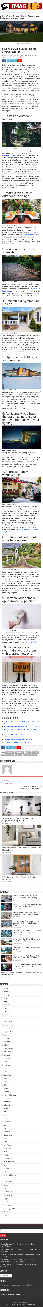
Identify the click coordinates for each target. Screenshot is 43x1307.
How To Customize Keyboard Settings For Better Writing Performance (27, 965)
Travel (6, 1202)
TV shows (7, 1205)
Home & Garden (14, 16)
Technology (8, 1192)
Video (6, 1215)
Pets (5, 1152)
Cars (5, 1008)
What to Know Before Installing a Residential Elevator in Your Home (26, 914)
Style (5, 1189)
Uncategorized (9, 1209)
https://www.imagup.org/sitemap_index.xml (17, 1285)
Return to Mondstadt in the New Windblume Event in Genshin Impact (21, 974)
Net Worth (8, 1145)
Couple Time (8, 1025)
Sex (5, 1178)
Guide (6, 1088)
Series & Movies (10, 1175)
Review (6, 1168)
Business (7, 1005)
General (6, 1082)
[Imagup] (21, 5)
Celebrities (8, 1022)
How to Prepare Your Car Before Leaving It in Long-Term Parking (25, 897)
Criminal (7, 1028)
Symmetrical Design (30, 755)
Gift (5, 1085)
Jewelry (6, 1108)
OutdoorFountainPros (10, 155)
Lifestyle (7, 1122)
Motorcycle (8, 1135)
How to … (7, 1098)
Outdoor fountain (7, 755)
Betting (6, 998)
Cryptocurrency (10, 1032)
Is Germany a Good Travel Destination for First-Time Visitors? (27, 940)
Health (6, 1092)
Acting (6, 988)
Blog (5, 1002)
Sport (6, 1185)
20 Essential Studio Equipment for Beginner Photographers (17, 819)
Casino (6, 1015)
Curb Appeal (9, 752)
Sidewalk (19, 755)
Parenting (7, 1148)
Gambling (7, 1075)
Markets (7, 1132)
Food (6, 1068)
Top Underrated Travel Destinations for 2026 (26, 948)
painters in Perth (32, 642)
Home (4, 16)
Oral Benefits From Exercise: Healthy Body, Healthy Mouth (29, 786)
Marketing (7, 1128)
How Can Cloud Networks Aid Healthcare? (13, 782)
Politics (6, 1155)
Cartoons (7, 1012)
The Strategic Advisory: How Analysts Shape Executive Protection (27, 905)
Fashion (6, 1062)
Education (7, 1045)
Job (5, 1112)
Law (5, 1115)
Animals (7, 992)
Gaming (6, 1078)
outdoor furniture (27, 235)
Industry (7, 1102)
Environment (8, 1052)
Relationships (9, 1162)
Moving (6, 1138)
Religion (7, 1165)
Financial (7, 1065)
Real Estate (8, 1158)
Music (6, 1142)
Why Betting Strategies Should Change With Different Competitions (27, 931)
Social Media (8, 1182)
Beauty (6, 995)
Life (5, 1118)
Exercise (7, 1055)
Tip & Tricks (8, 1195)
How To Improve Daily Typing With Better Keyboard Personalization (26, 957)
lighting (35, 752)
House (28, 752)
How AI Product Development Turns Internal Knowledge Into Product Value (26, 923)
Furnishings (19, 752)
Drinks (6, 1038)
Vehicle (6, 1212)
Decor (6, 1035)
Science (6, 1172)
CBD (5, 1018)
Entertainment (9, 1048)
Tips (5, 1199)
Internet (7, 1105)
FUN (5, 1072)
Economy (7, 1042)
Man (5, 1125)
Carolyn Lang (8, 55)
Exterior (7, 1058)
